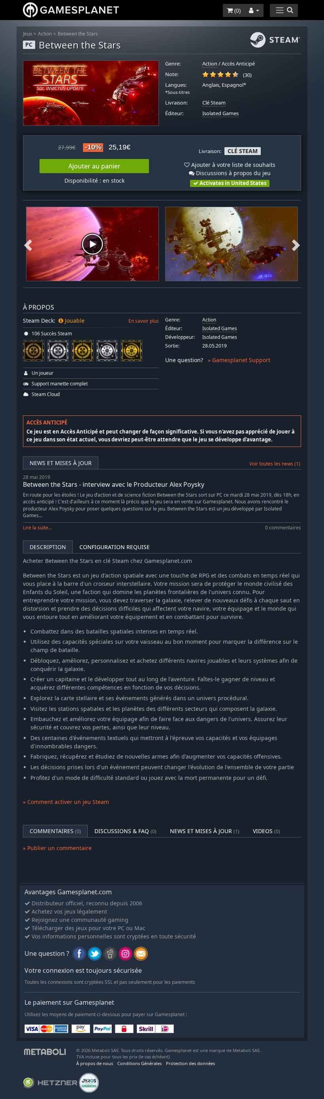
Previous (28, 244)
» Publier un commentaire (57, 848)
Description (48, 547)
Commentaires (55, 831)
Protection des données (190, 1063)
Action (45, 34)
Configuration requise (114, 547)
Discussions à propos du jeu (232, 173)
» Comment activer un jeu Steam (66, 802)
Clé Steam (214, 102)
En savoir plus (143, 321)
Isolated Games (220, 113)
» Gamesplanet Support (239, 360)
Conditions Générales (139, 1063)
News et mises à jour (61, 463)
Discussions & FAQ (125, 831)
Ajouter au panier (94, 166)
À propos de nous (94, 1063)
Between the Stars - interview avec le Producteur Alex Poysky (113, 484)
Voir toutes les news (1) (274, 464)
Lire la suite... (37, 528)
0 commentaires (283, 528)
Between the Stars (78, 34)
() (237, 10)
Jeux (27, 34)
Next (296, 244)
